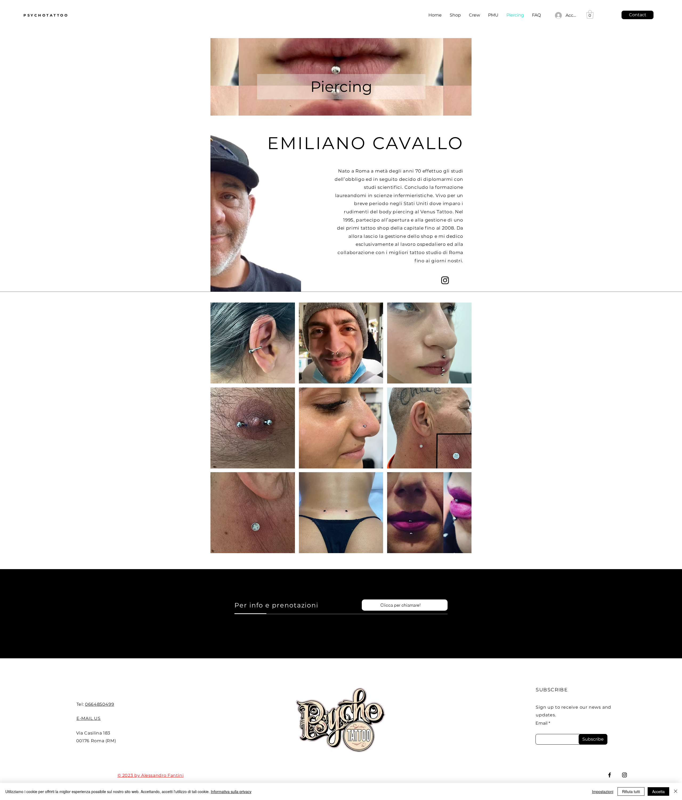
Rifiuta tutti (631, 791)
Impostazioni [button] (602, 791)
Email (541, 723)
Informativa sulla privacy (231, 791)
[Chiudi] (675, 791)
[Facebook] (609, 775)
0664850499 (99, 704)
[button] (252, 343)
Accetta (658, 791)
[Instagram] (445, 280)
